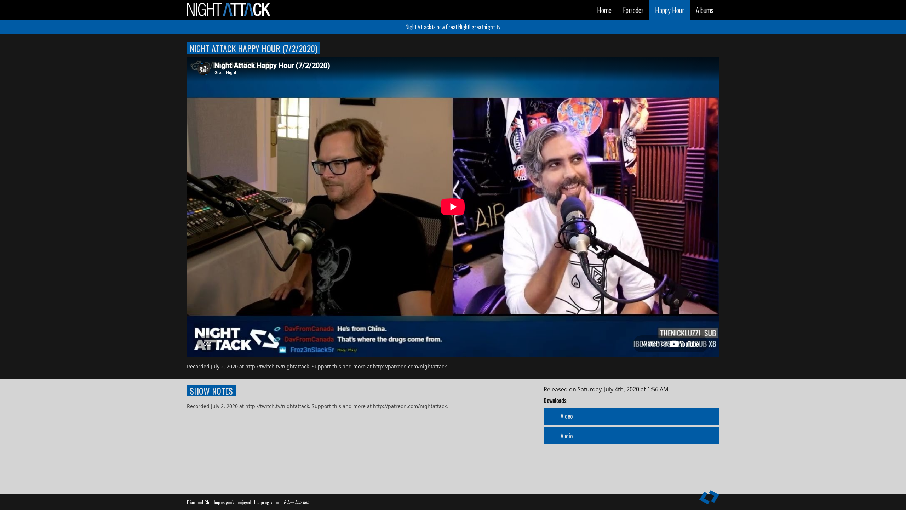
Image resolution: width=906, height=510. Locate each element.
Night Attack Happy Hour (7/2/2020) (253, 48)
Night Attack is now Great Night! (453, 27)
